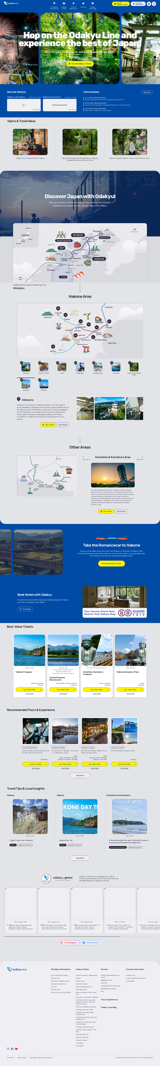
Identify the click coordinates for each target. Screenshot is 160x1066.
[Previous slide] (78, 408)
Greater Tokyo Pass (82, 1037)
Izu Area (53, 987)
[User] (154, 4)
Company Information (135, 969)
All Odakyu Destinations (61, 969)
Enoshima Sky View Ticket (84, 1010)
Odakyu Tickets (82, 969)
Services (104, 969)
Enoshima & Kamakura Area (60, 981)
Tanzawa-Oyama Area (58, 984)
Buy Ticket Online (65, 764)
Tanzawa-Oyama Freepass (85, 1027)
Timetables (79, 1043)
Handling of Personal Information (41, 1058)
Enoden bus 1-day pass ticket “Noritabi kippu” (86, 1023)
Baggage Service (106, 980)
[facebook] (12, 1049)
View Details (63, 425)
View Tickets (49, 425)
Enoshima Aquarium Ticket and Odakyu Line (86, 1018)
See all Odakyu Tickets (81, 63)
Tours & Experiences (109, 999)
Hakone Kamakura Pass (83, 987)
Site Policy (10, 1058)
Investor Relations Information (136, 978)
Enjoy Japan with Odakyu (59, 975)
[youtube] (16, 1049)
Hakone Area (55, 978)
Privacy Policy (22, 1058)
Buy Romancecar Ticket (111, 563)
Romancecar (80, 981)
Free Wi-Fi (104, 983)
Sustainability (130, 981)
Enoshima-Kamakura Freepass (86, 1007)
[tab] (26, 369)
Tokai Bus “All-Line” (82, 1034)
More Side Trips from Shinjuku (61, 992)
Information (79, 1046)
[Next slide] (141, 408)
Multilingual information (108, 989)
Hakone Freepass (82, 984)
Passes (78, 978)
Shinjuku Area (55, 989)
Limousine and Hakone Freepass (87, 997)
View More (147, 92)
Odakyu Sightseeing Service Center (110, 976)
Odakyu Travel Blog (108, 1007)
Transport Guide (81, 1040)
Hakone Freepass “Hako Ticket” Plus (86, 993)
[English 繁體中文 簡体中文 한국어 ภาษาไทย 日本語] (149, 4)
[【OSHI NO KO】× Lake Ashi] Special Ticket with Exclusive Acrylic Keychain (85, 1002)
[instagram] (8, 1049)
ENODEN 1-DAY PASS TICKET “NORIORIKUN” (85, 1013)
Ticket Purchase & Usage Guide (86, 975)
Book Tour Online (35, 764)
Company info (130, 975)
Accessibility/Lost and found (110, 986)
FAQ (102, 991)
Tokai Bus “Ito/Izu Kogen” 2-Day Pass (86, 1031)
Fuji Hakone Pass (81, 989)
